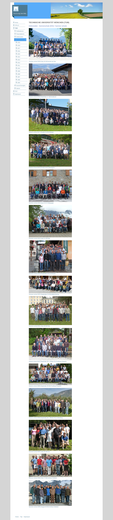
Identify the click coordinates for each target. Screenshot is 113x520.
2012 (18, 62)
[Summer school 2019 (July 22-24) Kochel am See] (50, 60)
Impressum (18, 94)
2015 (18, 54)
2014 (18, 57)
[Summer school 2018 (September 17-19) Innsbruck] (50, 95)
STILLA (17, 25)
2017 (18, 48)
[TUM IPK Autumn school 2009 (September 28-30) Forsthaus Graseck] (50, 384)
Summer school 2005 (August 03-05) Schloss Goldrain (43, 506)
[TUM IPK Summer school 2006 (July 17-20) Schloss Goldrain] (50, 476)
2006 (18, 79)
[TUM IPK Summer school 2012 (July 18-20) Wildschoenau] (50, 293)
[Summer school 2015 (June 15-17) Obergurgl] (50, 201)
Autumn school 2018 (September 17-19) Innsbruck (42, 96)
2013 (18, 59)
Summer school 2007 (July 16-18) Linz (39, 451)
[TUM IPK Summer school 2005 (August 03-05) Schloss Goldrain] (50, 505)
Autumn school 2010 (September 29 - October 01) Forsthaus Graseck (47, 361)
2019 (18, 42)
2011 (18, 65)
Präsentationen (20, 34)
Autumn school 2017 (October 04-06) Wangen (41, 132)
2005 (18, 82)
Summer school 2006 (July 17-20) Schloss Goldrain (43, 478)
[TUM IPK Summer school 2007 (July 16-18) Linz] (50, 450)
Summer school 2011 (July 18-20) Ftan (39, 326)
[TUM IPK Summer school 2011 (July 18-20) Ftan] (50, 324)
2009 (18, 71)
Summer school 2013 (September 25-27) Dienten (42, 273)
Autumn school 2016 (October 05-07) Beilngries (42, 167)
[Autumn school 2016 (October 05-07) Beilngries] (50, 166)
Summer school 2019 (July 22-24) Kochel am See (42, 61)
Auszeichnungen (20, 85)
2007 (18, 77)
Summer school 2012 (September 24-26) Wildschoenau (44, 294)
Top (21, 516)
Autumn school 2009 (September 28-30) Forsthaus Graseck (45, 386)
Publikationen (20, 31)
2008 (18, 74)
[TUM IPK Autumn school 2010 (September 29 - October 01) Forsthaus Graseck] (50, 360)
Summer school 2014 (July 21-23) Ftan (39, 238)
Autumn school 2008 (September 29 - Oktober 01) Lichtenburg (46, 417)
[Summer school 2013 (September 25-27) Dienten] (50, 272)
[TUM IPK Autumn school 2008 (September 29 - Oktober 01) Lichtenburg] (50, 416)
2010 (18, 68)
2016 (18, 51)
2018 (18, 45)
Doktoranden (19, 37)
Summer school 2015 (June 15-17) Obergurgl (41, 203)
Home (16, 22)
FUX (16, 91)
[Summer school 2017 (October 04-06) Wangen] (50, 130)
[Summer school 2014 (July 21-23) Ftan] (50, 237)
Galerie (18, 88)
